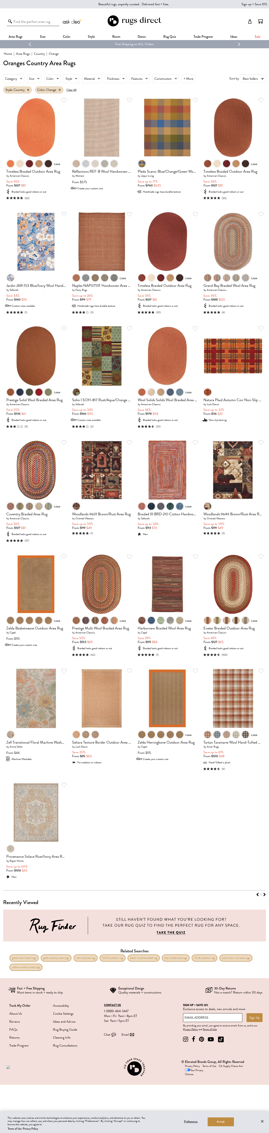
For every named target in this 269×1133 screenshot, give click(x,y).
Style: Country (15, 89)
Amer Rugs (213, 747)
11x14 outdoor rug (204, 958)
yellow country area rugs (26, 967)
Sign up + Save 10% (254, 4)
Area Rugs (15, 36)
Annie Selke (16, 747)
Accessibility (61, 1005)
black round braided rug (143, 958)
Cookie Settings (63, 1013)
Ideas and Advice (64, 1021)
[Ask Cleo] (72, 21)
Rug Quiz (169, 36)
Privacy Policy (190, 1029)
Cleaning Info (62, 1037)
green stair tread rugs (24, 958)
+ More (188, 78)
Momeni (79, 176)
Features (136, 78)
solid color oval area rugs (236, 958)
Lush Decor (213, 404)
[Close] (262, 1121)
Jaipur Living (147, 176)
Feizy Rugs (81, 290)
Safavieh (14, 290)
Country (39, 53)
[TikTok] (221, 1039)
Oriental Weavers (84, 518)
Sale (257, 36)
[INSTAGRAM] (185, 1039)
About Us (15, 1013)
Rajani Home (17, 861)
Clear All (71, 90)
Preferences (190, 1122)
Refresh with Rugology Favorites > (134, 44)
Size (31, 78)
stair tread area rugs (175, 958)
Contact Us (112, 1005)
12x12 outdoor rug (112, 958)
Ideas (233, 36)
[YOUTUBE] (211, 1039)
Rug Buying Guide (65, 1029)
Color (50, 78)
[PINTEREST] (201, 1039)
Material (89, 78)
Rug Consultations (65, 1045)
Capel (13, 632)
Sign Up (254, 1017)
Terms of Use (210, 1029)
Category (11, 78)
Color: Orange (46, 89)
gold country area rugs (56, 958)
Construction (163, 78)
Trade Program (203, 36)
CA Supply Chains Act (231, 1066)
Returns (14, 1037)
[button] (261, 21)
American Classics (19, 176)
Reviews (14, 1021)
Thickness (113, 78)
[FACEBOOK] (193, 1039)
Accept (221, 1122)
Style (91, 36)
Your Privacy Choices (194, 1072)
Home (8, 53)
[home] (134, 26)
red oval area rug (85, 958)
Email (125, 1034)
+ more (57, 164)
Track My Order (19, 1005)
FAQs (13, 1029)
